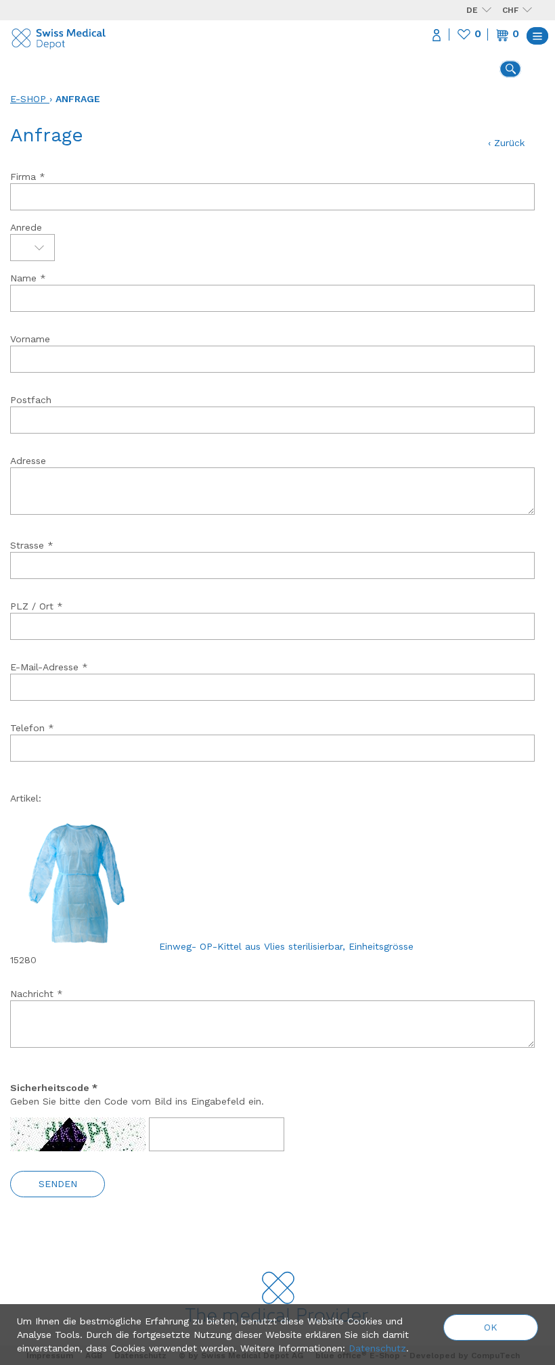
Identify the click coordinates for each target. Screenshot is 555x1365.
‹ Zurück (506, 142)
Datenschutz (377, 1348)
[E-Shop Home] (59, 35)
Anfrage (78, 98)
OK (490, 1327)
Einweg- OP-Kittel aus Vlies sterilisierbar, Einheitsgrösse (286, 946)
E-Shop (28, 98)
